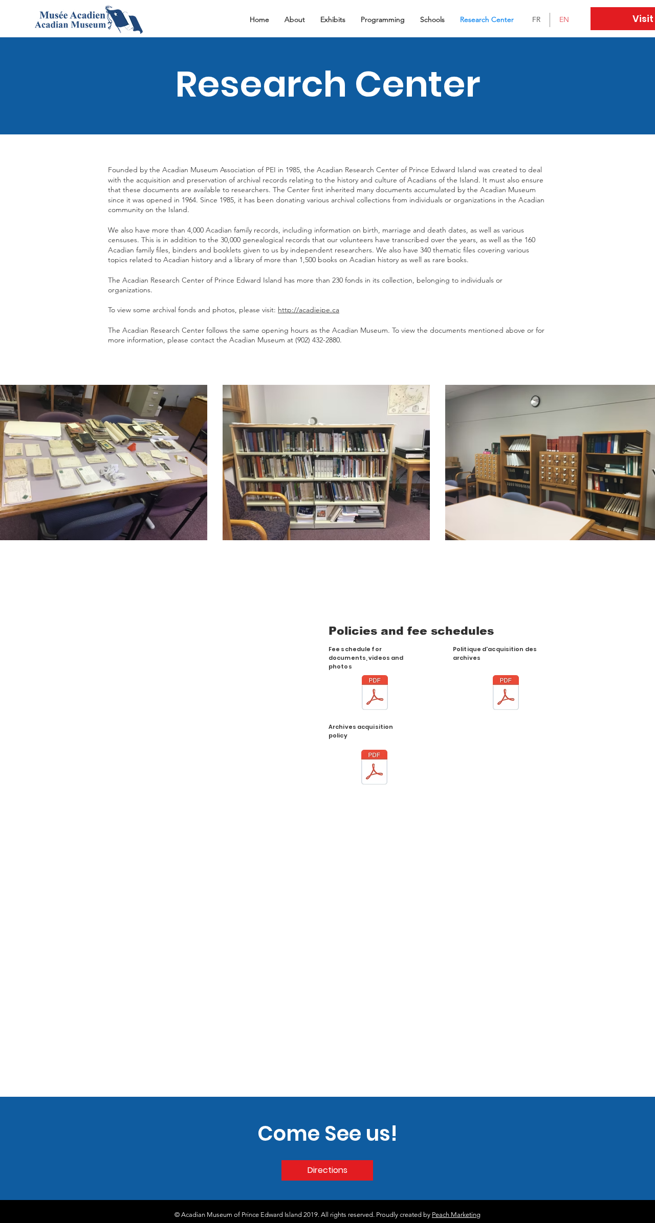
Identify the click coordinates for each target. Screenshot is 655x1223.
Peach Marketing (456, 1214)
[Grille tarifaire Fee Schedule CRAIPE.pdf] (374, 693)
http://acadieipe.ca (308, 309)
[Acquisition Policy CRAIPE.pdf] (374, 768)
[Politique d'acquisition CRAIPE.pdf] (506, 693)
